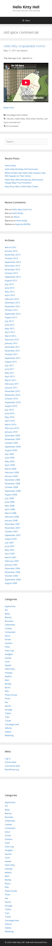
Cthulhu (10, 118)
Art (6, 609)
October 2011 (11, 354)
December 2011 (12, 347)
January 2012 (11, 343)
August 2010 (11, 406)
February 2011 (12, 383)
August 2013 (11, 280)
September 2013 (13, 276)
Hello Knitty (10, 165)
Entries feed (10, 762)
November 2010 (12, 395)
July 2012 (9, 321)
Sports (8, 705)
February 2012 (12, 339)
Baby (7, 613)
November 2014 (12, 254)
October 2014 (11, 258)
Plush (7, 698)
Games (8, 658)
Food (7, 646)
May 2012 (9, 328)
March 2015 (10, 247)
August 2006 (11, 583)
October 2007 (11, 531)
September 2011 (13, 358)
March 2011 (10, 380)
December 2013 (12, 265)
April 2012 (10, 332)
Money (8, 683)
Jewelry (8, 676)
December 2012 (12, 302)
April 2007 (10, 553)
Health (8, 665)
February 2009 (12, 472)
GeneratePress (40, 942)
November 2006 (12, 572)
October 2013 (11, 273)
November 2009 (12, 439)
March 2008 (10, 513)
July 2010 (9, 409)
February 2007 (12, 561)
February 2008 (12, 516)
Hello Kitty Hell (26, 6)
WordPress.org (12, 769)
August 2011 (11, 361)
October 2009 (11, 442)
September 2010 (13, 402)
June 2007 (9, 546)
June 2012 (9, 324)
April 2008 (10, 509)
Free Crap (9, 650)
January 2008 (11, 520)
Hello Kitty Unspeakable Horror (24, 46)
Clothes (8, 628)
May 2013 (9, 291)
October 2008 (11, 487)
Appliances (10, 606)
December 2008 (12, 479)
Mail (7, 680)
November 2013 (12, 269)
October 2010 (11, 398)
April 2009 (10, 465)
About (17, 216)
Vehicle (8, 728)
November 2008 (12, 483)
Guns (7, 661)
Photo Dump (11, 694)
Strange (8, 709)
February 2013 (12, 299)
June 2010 (9, 413)
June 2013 (9, 287)
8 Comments (12, 126)
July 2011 (9, 365)
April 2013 (10, 295)
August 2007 (11, 538)
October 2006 (11, 575)
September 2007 (13, 535)
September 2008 (13, 491)
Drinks (8, 639)
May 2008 (9, 505)
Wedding (9, 735)
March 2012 (10, 335)
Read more (9, 107)
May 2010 (9, 417)
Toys (7, 717)
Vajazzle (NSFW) (22, 224)
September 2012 (13, 313)
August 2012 (11, 317)
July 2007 (9, 542)
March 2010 (10, 424)
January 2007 (11, 564)
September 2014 (13, 262)
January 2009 (11, 476)
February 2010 (12, 428)
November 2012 (12, 306)
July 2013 (9, 284)
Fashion (8, 643)
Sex (6, 702)
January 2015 (11, 251)
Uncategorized (13, 115)
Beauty (8, 617)
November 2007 (12, 527)
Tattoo (8, 713)
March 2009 (10, 468)
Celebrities (10, 624)
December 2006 (12, 568)
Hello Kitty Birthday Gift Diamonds (21, 169)
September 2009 (13, 446)
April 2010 (10, 420)
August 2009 (11, 450)
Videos (24, 115)
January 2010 (11, 431)
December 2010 (12, 391)
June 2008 (9, 502)
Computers (10, 632)
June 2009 (9, 457)
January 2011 (11, 387)
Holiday (8, 672)
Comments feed (12, 765)
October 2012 (11, 310)
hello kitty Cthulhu (34, 118)
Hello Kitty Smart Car (22, 209)
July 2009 (9, 454)
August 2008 (11, 494)
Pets (7, 691)
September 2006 (13, 579)
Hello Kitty (20, 118)
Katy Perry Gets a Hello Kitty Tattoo (21, 186)
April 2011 (10, 376)
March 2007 (10, 557)
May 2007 (9, 550)
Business (9, 621)
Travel (8, 720)
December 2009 (12, 435)
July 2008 (9, 498)
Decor (7, 635)
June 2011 (9, 369)
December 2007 (12, 524)
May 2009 (9, 461)
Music (8, 687)
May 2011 (9, 372)
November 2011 (12, 350)
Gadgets (9, 654)
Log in (8, 758)
